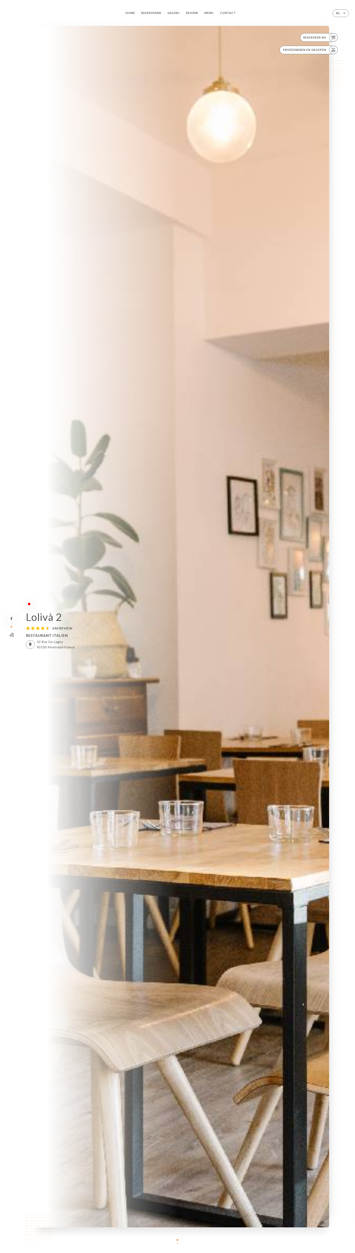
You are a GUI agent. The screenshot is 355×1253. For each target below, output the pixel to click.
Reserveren (151, 13)
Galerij (173, 13)
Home (130, 13)
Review (192, 13)
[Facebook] (11, 618)
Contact (228, 13)
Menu (209, 13)
